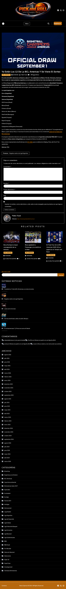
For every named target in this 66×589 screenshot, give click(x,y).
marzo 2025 (7, 417)
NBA (5, 541)
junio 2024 (7, 450)
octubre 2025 (8, 391)
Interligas (6, 504)
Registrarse (57, 23)
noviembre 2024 (8, 432)
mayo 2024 (7, 454)
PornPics (30, 340)
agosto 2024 (7, 443)
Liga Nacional (7, 534)
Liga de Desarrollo (9, 519)
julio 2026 (6, 358)
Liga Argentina (8, 515)
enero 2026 (7, 380)
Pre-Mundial (7, 548)
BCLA (37, 74)
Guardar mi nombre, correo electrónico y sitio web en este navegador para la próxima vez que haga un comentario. (33, 205)
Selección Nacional (9, 552)
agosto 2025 (7, 399)
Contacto (4, 585)
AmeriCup (7, 471)
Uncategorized (8, 567)
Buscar (6, 272)
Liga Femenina (8, 530)
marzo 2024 (7, 461)
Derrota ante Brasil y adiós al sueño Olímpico (16, 318)
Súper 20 (6, 559)
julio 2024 (6, 446)
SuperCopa (7, 563)
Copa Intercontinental (10, 482)
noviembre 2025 (8, 388)
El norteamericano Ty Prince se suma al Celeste (17, 328)
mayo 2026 (7, 365)
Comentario (7, 166)
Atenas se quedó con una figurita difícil (45, 340)
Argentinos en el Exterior (11, 475)
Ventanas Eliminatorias (10, 570)
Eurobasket (7, 493)
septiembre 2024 (9, 439)
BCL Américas (6, 74)
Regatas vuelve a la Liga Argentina (13, 299)
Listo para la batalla (20, 340)
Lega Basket (7, 511)
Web (5, 195)
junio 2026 (7, 362)
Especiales (7, 489)
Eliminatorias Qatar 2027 (11, 486)
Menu (27, 23)
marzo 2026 (7, 373)
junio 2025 (7, 406)
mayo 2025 (7, 410)
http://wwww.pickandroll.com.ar (26, 219)
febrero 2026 (7, 376)
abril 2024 (7, 457)
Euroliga (6, 497)
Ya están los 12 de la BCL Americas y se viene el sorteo (19, 289)
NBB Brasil (7, 545)
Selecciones (7, 556)
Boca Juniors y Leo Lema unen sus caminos (50, 344)
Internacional (7, 508)
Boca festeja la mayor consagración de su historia (11, 247)
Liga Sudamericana (9, 537)
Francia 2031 (7, 500)
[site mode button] (3, 23)
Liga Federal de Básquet (10, 526)
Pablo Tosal (24, 74)
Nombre (6, 183)
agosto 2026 (7, 354)
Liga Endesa (7, 523)
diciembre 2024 (8, 428)
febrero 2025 (7, 421)
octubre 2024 (8, 435)
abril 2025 (7, 413)
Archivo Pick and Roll (10, 258)
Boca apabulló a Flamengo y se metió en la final (33, 247)
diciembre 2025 (8, 384)
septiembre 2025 (9, 395)
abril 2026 (7, 369)
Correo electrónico (9, 189)
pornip (6, 344)
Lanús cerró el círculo (10, 308)
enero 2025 (7, 424)
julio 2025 (6, 402)
